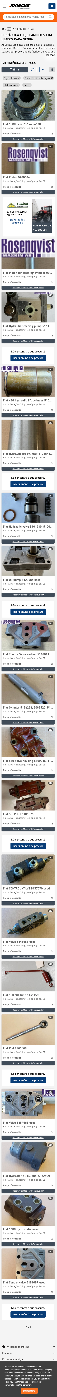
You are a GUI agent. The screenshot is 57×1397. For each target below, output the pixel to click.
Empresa (7, 1353)
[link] (28, 105)
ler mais (50, 55)
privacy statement (12, 1385)
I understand (29, 1391)
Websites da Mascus (18, 1347)
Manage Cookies (24, 1382)
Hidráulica (20, 28)
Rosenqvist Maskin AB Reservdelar (28, 139)
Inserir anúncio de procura (28, 358)
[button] (15, 69)
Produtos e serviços (12, 1359)
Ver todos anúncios (18, 221)
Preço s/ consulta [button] (12, 134)
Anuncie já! (51, 6)
